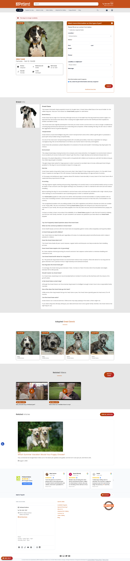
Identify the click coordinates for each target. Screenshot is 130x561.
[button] (113, 480)
